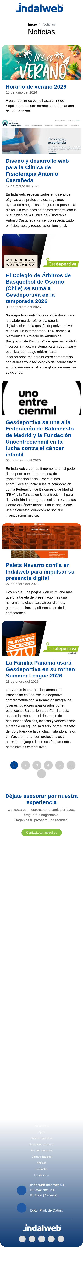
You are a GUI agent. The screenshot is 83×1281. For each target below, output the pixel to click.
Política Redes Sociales (41, 1265)
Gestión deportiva (41, 1138)
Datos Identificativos (41, 1254)
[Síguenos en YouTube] (61, 1239)
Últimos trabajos (41, 1156)
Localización (41, 1175)
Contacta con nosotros (41, 832)
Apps (41, 1132)
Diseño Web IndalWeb (41, 1275)
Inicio (32, 24)
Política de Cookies (41, 1259)
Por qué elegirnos (41, 1150)
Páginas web (41, 1125)
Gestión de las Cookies (41, 1270)
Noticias (41, 1162)
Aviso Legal (42, 1249)
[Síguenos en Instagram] (41, 1239)
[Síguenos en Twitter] (51, 1239)
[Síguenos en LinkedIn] (22, 1239)
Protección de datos (41, 1144)
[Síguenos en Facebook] (32, 1239)
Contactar (41, 1168)
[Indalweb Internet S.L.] (39, 7)
